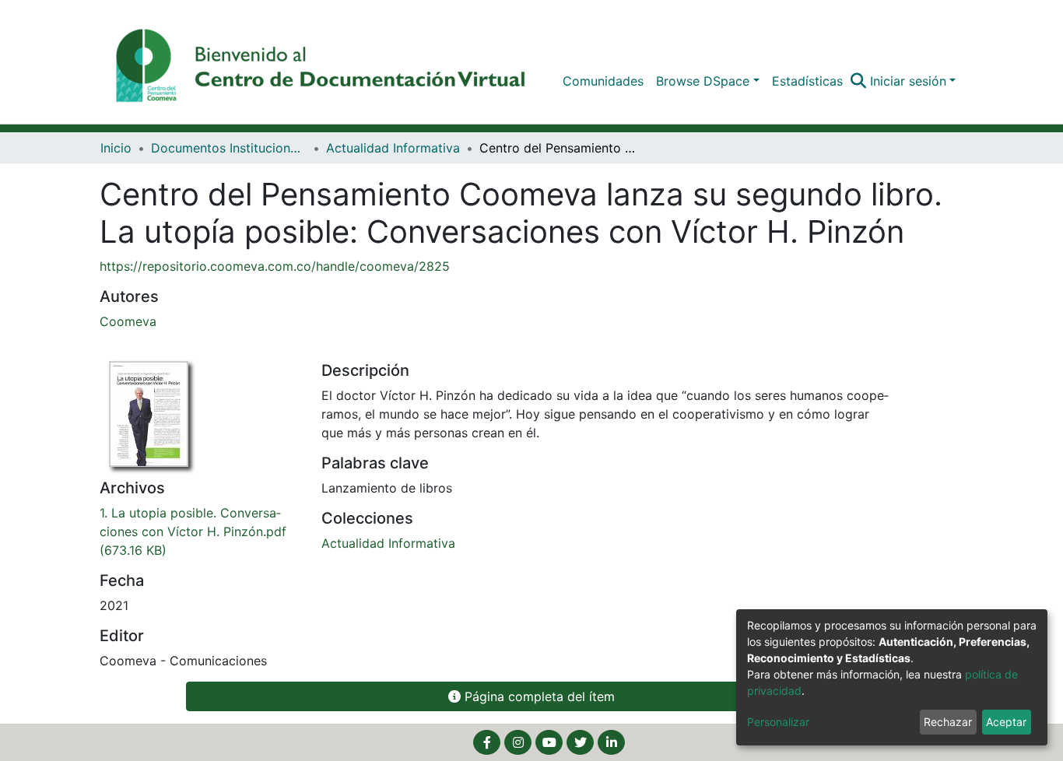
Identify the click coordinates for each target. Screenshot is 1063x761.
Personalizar (778, 721)
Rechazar (948, 721)
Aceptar (1006, 721)
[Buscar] (858, 81)
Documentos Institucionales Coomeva (229, 148)
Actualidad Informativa (393, 148)
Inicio (116, 148)
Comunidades (603, 81)
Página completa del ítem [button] (538, 696)
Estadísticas (807, 81)
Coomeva (128, 321)
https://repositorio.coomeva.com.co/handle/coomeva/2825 (275, 266)
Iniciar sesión (908, 81)
